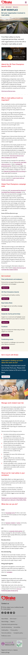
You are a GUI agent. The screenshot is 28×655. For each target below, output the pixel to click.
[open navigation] (26, 2)
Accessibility (17, 627)
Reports (13, 621)
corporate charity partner (15, 531)
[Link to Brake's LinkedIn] (8, 613)
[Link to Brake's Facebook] (2, 613)
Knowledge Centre (10, 513)
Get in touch (5, 377)
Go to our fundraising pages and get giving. (11, 589)
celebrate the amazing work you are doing (14, 171)
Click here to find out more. (8, 91)
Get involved (8, 7)
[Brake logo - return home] (6, 2)
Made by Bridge (5, 652)
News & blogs (4, 621)
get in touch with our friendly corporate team (12, 179)
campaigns (9, 572)
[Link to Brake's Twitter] (5, 613)
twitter (19, 523)
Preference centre (6, 636)
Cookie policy (4, 630)
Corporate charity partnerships (9, 624)
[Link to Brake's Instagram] (11, 613)
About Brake (4, 619)
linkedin (13, 523)
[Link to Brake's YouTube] (14, 613)
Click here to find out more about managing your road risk (12, 156)
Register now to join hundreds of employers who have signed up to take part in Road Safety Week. (13, 499)
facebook (8, 523)
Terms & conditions (6, 633)
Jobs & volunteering (6, 627)
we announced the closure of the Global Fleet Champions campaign (13, 191)
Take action (15, 7)
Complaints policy (18, 633)
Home (2, 7)
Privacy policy (14, 630)
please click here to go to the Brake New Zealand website (13, 268)
